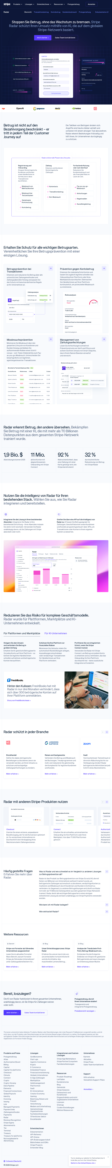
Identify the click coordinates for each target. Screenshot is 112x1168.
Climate (7, 1075)
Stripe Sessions (63, 1090)
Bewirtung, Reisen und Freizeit (39, 1100)
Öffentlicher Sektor (38, 1116)
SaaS (32, 1088)
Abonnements (9, 1125)
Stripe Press (88, 1062)
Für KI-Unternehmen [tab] (56, 633)
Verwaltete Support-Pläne (94, 1080)
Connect (7, 1078)
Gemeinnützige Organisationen (36, 1110)
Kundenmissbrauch (70, 12)
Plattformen (35, 1086)
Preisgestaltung (74, 4)
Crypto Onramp (10, 1083)
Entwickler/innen (43, 4)
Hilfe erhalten (89, 1077)
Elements (7, 1088)
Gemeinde (61, 1087)
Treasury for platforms (13, 1136)
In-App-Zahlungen (37, 1078)
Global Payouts (10, 1094)
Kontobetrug (55, 12)
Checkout (7, 1072)
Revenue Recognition (12, 1120)
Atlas (6, 1059)
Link (5, 1104)
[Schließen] (107, 1160)
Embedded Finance (38, 1070)
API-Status (34, 1137)
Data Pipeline (9, 1086)
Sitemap (60, 1105)
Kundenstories (63, 1082)
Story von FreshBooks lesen (18, 700)
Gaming (33, 1096)
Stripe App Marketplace (66, 1059)
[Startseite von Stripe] (7, 4)
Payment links (9, 1109)
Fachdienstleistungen (39, 1114)
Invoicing (7, 1099)
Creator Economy (37, 1094)
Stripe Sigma (9, 1123)
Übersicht (28, 12)
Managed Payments (12, 1107)
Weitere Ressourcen (65, 1110)
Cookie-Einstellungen (65, 1107)
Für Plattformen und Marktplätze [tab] (22, 633)
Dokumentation (101, 12)
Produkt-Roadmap (64, 1077)
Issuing (6, 1101)
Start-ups (34, 1059)
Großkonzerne (36, 1057)
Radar (6, 12)
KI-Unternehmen (37, 1091)
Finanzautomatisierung (39, 1072)
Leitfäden (61, 1079)
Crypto (6, 1080)
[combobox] (12, 1161)
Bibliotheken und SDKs (39, 1142)
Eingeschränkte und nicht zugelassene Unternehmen (67, 1098)
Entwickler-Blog (36, 1148)
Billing (6, 1065)
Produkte (16, 4)
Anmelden (91, 4)
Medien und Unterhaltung (40, 1106)
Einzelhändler (35, 1119)
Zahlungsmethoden (12, 1112)
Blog (59, 1085)
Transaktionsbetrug (41, 12)
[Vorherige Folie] (102, 732)
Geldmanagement (37, 1083)
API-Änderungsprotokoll (40, 1140)
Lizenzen (60, 1102)
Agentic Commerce (38, 1062)
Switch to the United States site (82, 1163)
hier (30, 1039)
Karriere (87, 1057)
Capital (6, 1067)
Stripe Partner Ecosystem (67, 1061)
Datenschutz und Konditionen (64, 1093)
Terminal (7, 1131)
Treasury (7, 1133)
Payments (8, 1115)
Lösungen (28, 4)
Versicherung (35, 1104)
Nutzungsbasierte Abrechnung (11, 1139)
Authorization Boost (12, 1062)
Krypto (33, 1065)
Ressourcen (58, 4)
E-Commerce (35, 1067)
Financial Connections (13, 1091)
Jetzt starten (42, 37)
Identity (7, 1096)
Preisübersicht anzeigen (84, 1011)
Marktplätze (35, 1080)
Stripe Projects (36, 1145)
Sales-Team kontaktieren (65, 37)
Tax (5, 1128)
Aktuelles (87, 1059)
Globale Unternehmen (39, 1075)
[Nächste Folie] (106, 732)
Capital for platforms (12, 1070)
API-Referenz (35, 1134)
